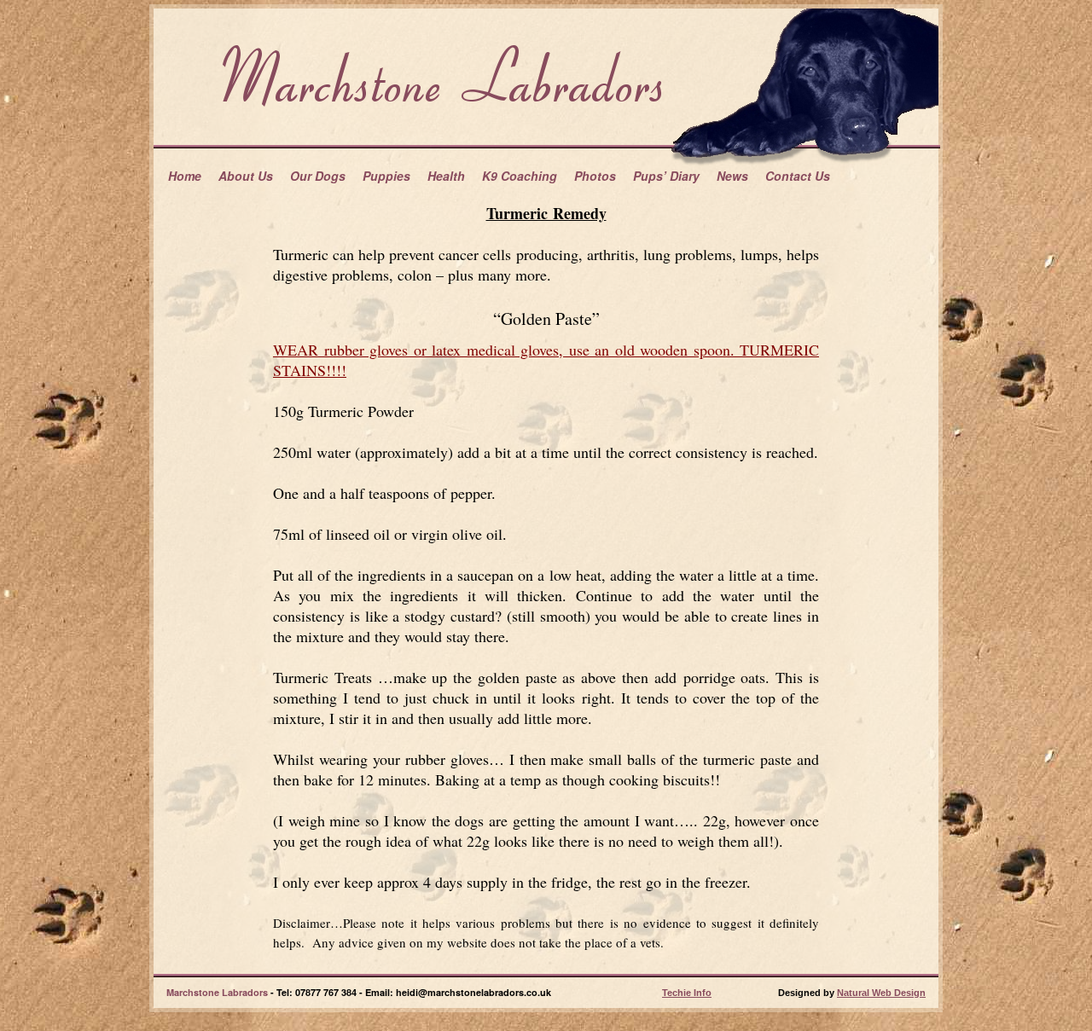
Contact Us (797, 175)
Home (184, 175)
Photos (595, 175)
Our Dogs (318, 175)
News (732, 175)
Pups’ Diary (666, 175)
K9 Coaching (519, 175)
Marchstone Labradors (217, 992)
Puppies (386, 175)
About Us (245, 175)
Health (446, 175)
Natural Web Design (881, 993)
